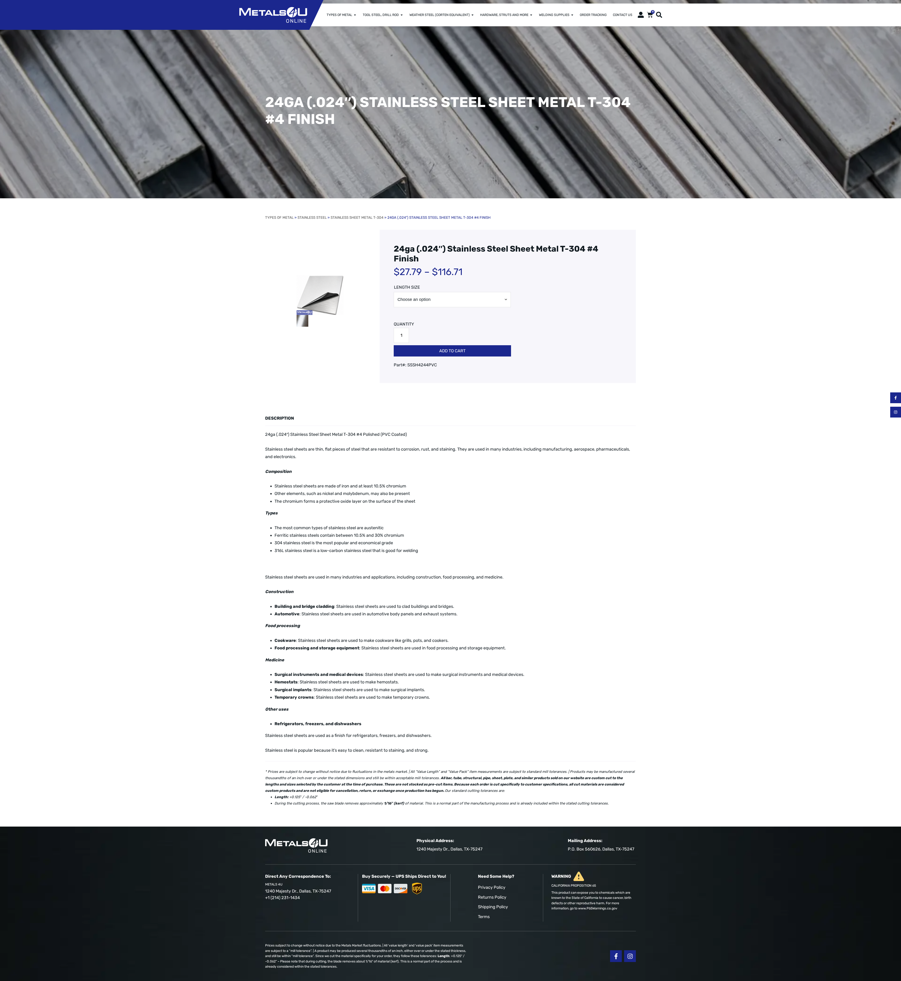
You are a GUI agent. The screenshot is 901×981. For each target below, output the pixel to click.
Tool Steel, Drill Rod (381, 15)
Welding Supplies (554, 15)
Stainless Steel (312, 217)
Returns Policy (492, 897)
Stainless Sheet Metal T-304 (357, 217)
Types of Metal (339, 15)
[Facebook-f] (895, 397)
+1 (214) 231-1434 (282, 897)
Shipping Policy (493, 906)
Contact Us (622, 15)
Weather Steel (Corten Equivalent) (439, 15)
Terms (484, 916)
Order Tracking (593, 15)
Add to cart (452, 350)
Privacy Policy (491, 887)
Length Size (407, 287)
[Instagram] (895, 412)
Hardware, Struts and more (504, 15)
